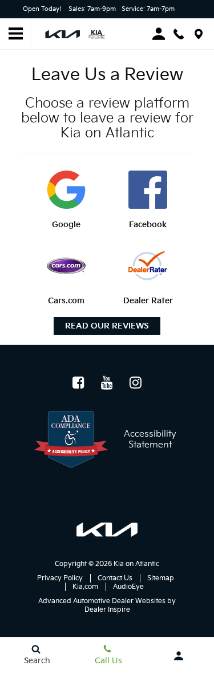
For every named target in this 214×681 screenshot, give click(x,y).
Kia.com (85, 587)
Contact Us (115, 578)
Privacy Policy (60, 578)
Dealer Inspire (107, 609)
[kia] (106, 529)
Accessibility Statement (150, 439)
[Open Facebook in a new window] (78, 382)
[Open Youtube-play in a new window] (107, 382)
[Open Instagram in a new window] (135, 382)
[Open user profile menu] (178, 656)
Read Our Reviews (107, 326)
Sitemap (160, 578)
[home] (77, 33)
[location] (199, 34)
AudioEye (128, 587)
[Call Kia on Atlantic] (178, 34)
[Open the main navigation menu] (15, 34)
